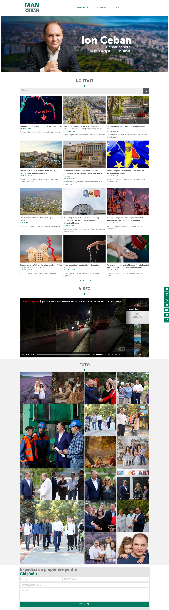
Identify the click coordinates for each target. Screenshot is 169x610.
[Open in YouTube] (109, 354)
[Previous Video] (112, 354)
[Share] (105, 354)
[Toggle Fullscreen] (123, 354)
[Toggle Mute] (93, 354)
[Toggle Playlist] (119, 354)
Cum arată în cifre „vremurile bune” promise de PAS (41, 126)
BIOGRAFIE (102, 7)
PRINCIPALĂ (82, 7)
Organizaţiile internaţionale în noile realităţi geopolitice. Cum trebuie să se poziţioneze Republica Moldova (81, 220)
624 (90, 280)
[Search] (146, 91)
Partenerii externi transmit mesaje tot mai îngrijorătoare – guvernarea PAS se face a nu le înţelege (82, 173)
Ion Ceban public (30, 301)
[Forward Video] (116, 354)
